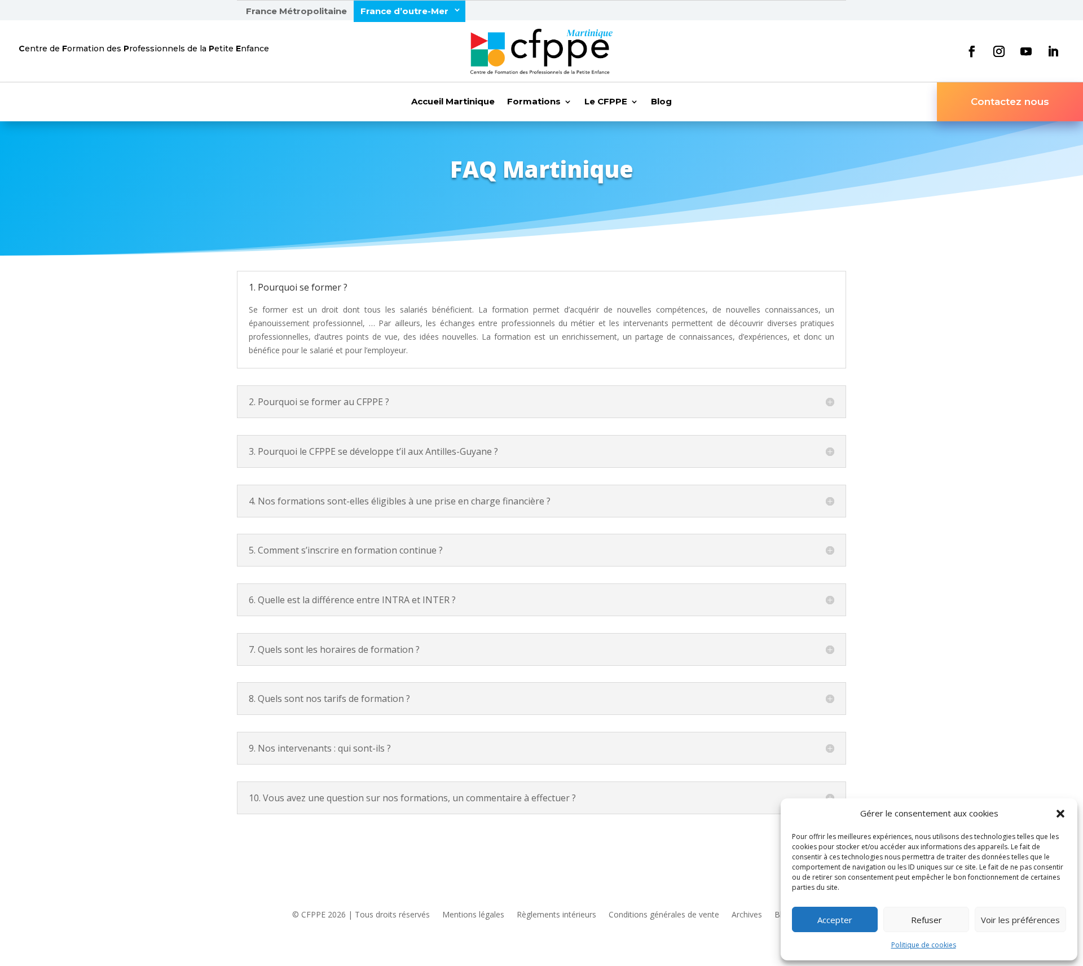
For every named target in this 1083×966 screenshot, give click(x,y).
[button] (1060, 813)
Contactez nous (1010, 101)
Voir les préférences (1020, 919)
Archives (747, 915)
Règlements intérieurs (556, 915)
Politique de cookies (923, 945)
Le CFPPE (605, 102)
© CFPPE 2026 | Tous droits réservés (361, 915)
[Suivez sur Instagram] (999, 51)
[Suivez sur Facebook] (972, 51)
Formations (534, 102)
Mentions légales (473, 915)
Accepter (834, 919)
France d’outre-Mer (404, 11)
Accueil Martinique (453, 102)
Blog (661, 102)
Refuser (926, 919)
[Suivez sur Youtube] (1026, 51)
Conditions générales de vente (664, 915)
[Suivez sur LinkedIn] (1053, 51)
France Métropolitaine (296, 11)
